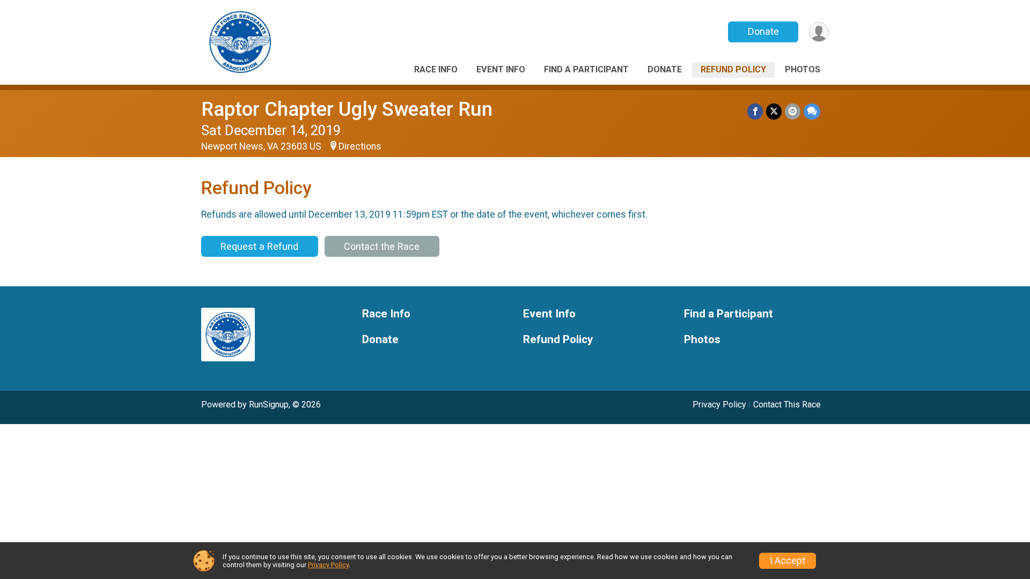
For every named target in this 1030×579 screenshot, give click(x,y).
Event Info (500, 69)
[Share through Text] (812, 111)
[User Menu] (819, 32)
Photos (802, 69)
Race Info (436, 69)
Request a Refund (259, 246)
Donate (763, 31)
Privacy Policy (719, 404)
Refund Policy (733, 69)
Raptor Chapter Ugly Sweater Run (346, 109)
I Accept (787, 560)
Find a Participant (586, 69)
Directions (360, 146)
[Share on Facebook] (755, 111)
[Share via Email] (792, 111)
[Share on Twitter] (774, 111)
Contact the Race (382, 246)
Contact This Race (787, 404)
